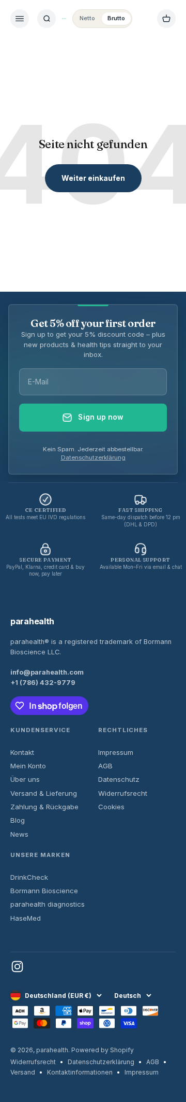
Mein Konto (28, 766)
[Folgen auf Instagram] (17, 967)
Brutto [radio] (116, 18)
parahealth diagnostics (47, 904)
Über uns (25, 779)
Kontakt (22, 752)
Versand (22, 1072)
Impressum (115, 752)
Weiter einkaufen (93, 178)
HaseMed (25, 918)
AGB (105, 766)
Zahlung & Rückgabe (44, 807)
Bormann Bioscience (44, 890)
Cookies (111, 807)
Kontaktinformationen (80, 1072)
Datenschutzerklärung (93, 457)
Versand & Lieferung (43, 793)
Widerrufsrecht (122, 793)
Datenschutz (119, 779)
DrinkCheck (29, 877)
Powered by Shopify (102, 1050)
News (19, 834)
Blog (17, 820)
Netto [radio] (87, 18)
